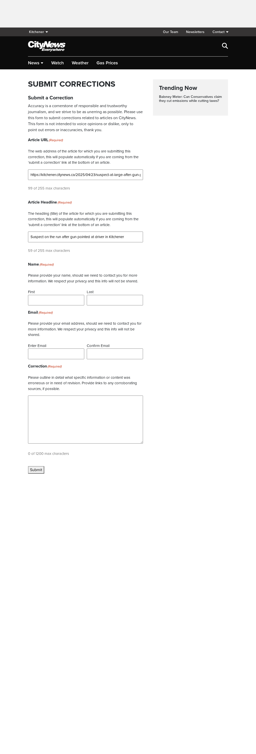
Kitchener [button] (36, 32)
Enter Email (37, 345)
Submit (36, 469)
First (31, 292)
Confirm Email (98, 345)
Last (90, 292)
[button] (218, 32)
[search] (225, 46)
